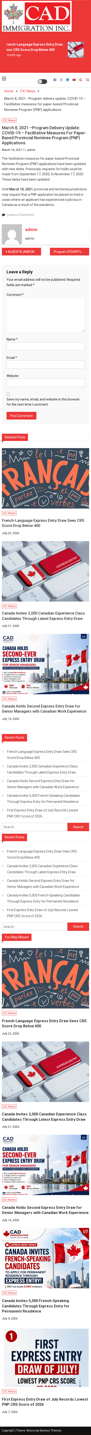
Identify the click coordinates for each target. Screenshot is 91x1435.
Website (12, 376)
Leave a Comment (20, 215)
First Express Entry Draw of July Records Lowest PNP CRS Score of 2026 (42, 813)
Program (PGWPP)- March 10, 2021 (71, 252)
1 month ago (10, 55)
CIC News (9, 120)
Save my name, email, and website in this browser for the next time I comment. (43, 401)
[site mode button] (42, 81)
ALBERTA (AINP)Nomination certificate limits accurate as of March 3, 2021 (24, 252)
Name (12, 339)
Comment (15, 295)
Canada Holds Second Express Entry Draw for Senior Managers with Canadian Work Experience (44, 709)
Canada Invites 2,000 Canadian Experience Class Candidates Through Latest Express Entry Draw (43, 616)
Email (12, 358)
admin (31, 150)
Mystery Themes (50, 1430)
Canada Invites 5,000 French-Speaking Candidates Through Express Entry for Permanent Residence (43, 798)
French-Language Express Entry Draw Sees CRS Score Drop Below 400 (43, 523)
